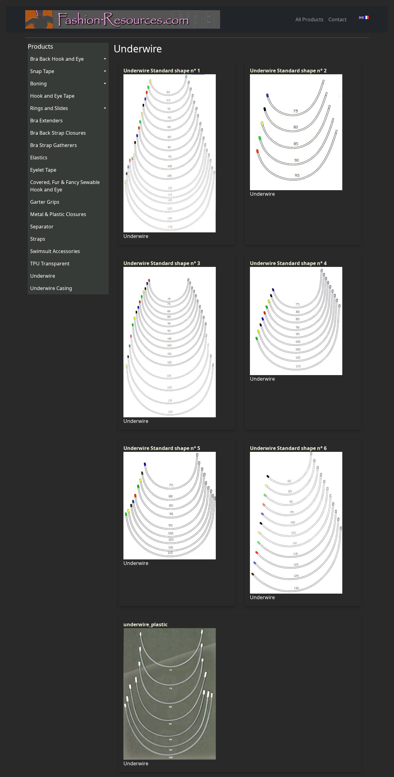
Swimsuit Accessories (55, 251)
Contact (337, 19)
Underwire (42, 275)
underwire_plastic (145, 624)
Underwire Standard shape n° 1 (161, 70)
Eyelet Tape (43, 169)
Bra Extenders (46, 120)
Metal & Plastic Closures (58, 214)
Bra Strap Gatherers (53, 145)
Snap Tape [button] (42, 71)
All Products (310, 19)
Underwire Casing (51, 288)
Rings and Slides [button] (49, 108)
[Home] (125, 19)
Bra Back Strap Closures (58, 132)
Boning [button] (38, 83)
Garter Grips (44, 201)
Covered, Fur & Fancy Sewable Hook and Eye (65, 186)
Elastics (38, 157)
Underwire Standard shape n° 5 (161, 448)
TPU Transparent (50, 263)
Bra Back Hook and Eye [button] (57, 58)
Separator (42, 226)
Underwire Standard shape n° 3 (161, 263)
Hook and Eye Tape (52, 95)
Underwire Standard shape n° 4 (288, 263)
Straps (37, 238)
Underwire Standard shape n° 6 (288, 448)
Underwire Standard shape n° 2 (288, 70)
